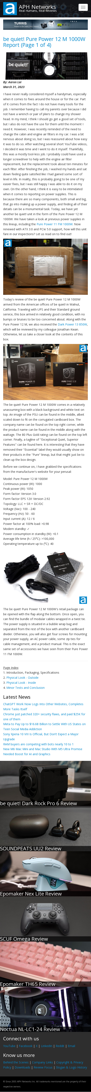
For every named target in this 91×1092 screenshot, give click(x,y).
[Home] (10, 8)
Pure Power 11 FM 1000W (55, 224)
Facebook (25, 1046)
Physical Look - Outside (22, 678)
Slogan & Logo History (71, 1067)
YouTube (9, 1046)
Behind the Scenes (16, 1062)
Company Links (42, 1062)
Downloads (22, 1067)
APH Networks (37, 7)
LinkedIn (46, 1046)
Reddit (60, 1046)
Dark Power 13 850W (72, 324)
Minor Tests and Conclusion (25, 688)
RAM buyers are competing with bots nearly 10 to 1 (38, 744)
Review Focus (43, 1067)
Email (71, 1046)
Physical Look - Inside (21, 683)
